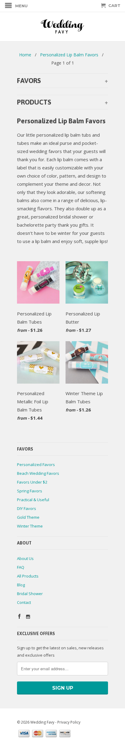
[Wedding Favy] (62, 27)
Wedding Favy (42, 722)
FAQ (20, 567)
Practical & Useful (33, 499)
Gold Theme (28, 517)
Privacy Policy (68, 722)
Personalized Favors (36, 464)
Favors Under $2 (32, 482)
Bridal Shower (30, 593)
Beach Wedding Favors (38, 473)
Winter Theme (30, 526)
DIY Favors (26, 508)
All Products (28, 576)
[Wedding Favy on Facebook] (19, 616)
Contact (24, 602)
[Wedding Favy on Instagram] (28, 617)
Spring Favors (29, 491)
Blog (21, 585)
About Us (25, 558)
